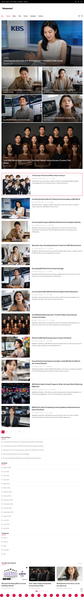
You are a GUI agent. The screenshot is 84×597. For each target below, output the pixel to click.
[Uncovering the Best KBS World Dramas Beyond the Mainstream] (62, 108)
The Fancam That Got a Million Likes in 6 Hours (48, 175)
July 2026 (6, 471)
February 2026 (7, 492)
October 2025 (7, 508)
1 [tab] (37, 591)
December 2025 (8, 500)
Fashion (26, 1)
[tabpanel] (14, 577)
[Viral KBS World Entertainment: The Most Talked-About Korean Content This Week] (42, 146)
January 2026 (7, 496)
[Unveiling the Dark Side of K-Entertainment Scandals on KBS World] (42, 43)
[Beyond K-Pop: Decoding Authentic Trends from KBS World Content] (62, 80)
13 (19, 431)
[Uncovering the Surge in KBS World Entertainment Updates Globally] (21, 80)
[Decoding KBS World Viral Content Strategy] (21, 108)
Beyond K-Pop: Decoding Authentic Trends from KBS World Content (56, 245)
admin (35, 178)
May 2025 (6, 528)
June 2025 (6, 524)
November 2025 (8, 504)
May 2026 (6, 479)
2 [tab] (39, 591)
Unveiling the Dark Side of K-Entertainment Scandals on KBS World (33, 60)
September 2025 (8, 512)
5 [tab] (45, 591)
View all (80, 563)
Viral (11, 1)
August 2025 (7, 516)
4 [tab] (43, 591)
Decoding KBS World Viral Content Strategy (16, 119)
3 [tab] (41, 591)
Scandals (20, 1)
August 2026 (7, 467)
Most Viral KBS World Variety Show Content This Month (51, 338)
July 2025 (6, 520)
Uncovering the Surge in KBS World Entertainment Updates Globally (56, 222)
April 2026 (6, 483)
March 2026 (6, 488)
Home (3, 1)
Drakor (15, 1)
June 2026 (6, 475)
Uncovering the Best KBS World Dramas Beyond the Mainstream (55, 292)
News (7, 1)
